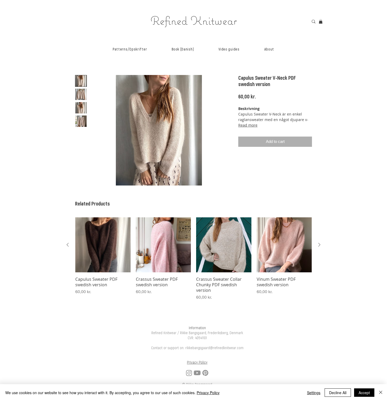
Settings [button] (313, 392)
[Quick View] (103, 245)
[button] (129, 49)
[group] (193, 259)
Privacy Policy (208, 392)
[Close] (381, 392)
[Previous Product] (67, 245)
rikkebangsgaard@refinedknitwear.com (214, 347)
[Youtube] (197, 373)
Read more (247, 125)
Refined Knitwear (194, 20)
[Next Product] (319, 245)
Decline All (337, 392)
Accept (364, 392)
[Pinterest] (205, 373)
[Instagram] (189, 373)
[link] (320, 21)
